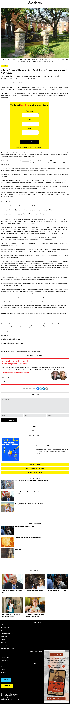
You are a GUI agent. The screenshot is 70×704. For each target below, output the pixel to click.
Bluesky (3, 675)
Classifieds (3, 639)
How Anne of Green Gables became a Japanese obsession (31, 480)
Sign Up (29, 141)
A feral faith (18, 549)
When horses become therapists (34, 590)
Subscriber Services (6, 625)
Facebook (3, 669)
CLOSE (66, 651)
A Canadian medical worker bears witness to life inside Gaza (34, 615)
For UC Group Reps (6, 628)
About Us (3, 642)
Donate (3, 654)
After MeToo (4, 335)
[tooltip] (37, 388)
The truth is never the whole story (24, 526)
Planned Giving (5, 657)
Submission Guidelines (7, 633)
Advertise (3, 630)
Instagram (3, 672)
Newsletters (4, 666)
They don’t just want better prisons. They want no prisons (12, 615)
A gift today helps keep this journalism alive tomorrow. (15, 372)
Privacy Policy (4, 636)
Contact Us (4, 645)
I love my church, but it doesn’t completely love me (29, 503)
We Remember (5, 660)
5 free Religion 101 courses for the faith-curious (28, 538)
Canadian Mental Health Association (11, 339)
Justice (4, 66)
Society (34, 430)
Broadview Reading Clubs (7, 648)
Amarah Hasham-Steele (9, 83)
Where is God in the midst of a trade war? (26, 492)
